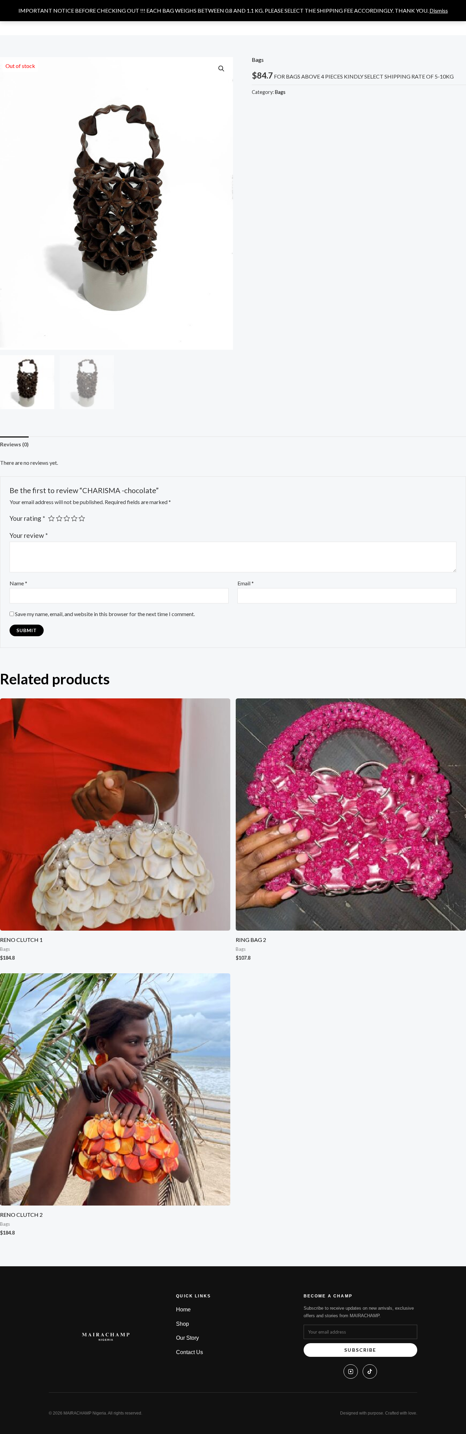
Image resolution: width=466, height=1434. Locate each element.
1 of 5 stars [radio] (51, 518)
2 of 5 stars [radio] (59, 518)
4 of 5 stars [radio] (74, 518)
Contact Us (189, 1352)
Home (183, 1309)
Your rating (27, 518)
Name (18, 583)
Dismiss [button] (438, 10)
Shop (182, 1324)
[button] (221, 68)
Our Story (187, 1338)
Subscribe (360, 1350)
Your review (29, 535)
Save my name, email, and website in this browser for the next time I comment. (105, 614)
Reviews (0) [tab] (14, 444)
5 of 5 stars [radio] (81, 518)
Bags (258, 59)
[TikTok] (370, 1371)
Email (245, 583)
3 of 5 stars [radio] (66, 518)
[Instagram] (351, 1371)
